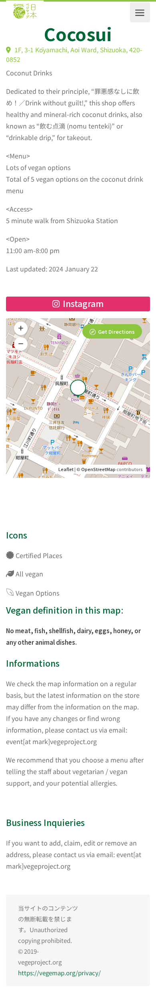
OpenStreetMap (98, 469)
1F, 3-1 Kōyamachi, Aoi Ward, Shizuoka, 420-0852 (74, 54)
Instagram (82, 303)
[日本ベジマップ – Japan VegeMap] (25, 12)
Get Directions (116, 331)
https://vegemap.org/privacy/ (59, 972)
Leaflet (66, 469)
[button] (21, 344)
